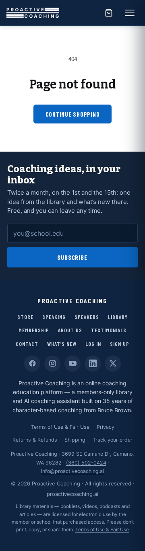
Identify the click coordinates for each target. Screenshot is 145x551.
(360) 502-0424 (86, 463)
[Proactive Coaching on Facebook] (32, 364)
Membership (34, 330)
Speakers (87, 316)
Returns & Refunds (34, 440)
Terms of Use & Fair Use (60, 427)
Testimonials (108, 330)
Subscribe (72, 257)
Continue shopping (73, 114)
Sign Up (119, 343)
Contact (27, 343)
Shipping (74, 440)
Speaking (54, 316)
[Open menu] (130, 13)
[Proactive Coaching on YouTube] (72, 364)
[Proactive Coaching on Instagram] (52, 364)
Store (25, 316)
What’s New (62, 343)
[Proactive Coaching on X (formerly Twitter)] (113, 364)
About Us (70, 330)
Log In (93, 343)
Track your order (113, 440)
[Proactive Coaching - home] (32, 13)
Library (118, 316)
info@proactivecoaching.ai (72, 471)
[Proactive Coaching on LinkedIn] (93, 364)
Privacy (105, 427)
